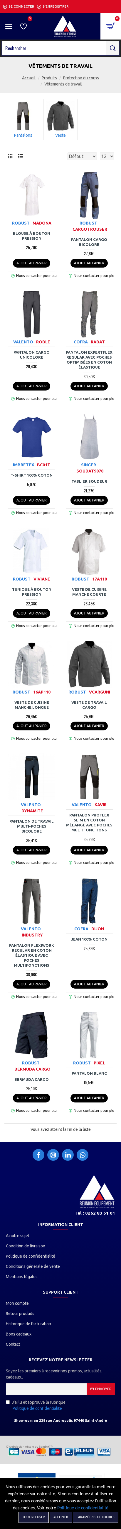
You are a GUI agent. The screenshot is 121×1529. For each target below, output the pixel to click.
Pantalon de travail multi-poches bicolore (31, 826)
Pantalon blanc (89, 1073)
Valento (23, 342)
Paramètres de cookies (96, 1517)
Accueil (29, 78)
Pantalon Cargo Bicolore (89, 241)
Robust (21, 223)
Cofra (81, 342)
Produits (49, 78)
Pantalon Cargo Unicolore (32, 354)
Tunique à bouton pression (31, 591)
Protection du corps (81, 78)
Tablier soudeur (89, 481)
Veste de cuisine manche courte (89, 591)
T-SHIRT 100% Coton (32, 475)
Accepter (60, 1517)
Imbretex (23, 465)
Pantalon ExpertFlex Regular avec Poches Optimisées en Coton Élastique (89, 359)
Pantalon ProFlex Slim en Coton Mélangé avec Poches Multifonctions (89, 822)
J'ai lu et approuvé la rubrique (38, 1405)
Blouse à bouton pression (31, 235)
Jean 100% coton (89, 939)
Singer (88, 465)
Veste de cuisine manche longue (31, 704)
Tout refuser (33, 1517)
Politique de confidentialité (82, 1508)
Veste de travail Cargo (89, 704)
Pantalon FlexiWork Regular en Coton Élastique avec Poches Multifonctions (31, 955)
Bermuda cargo (31, 1079)
